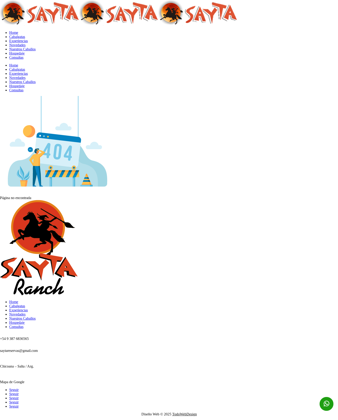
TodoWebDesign (184, 414)
